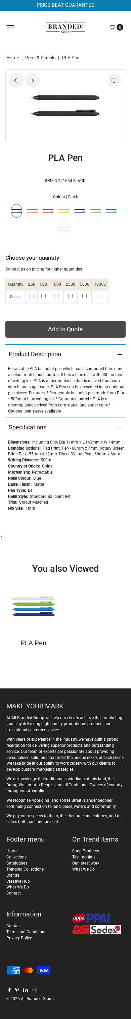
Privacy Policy (19, 938)
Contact (13, 893)
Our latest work (85, 863)
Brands (12, 875)
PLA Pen (33, 643)
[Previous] (16, 80)
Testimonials (83, 857)
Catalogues (16, 863)
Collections (16, 857)
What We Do (17, 887)
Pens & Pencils (40, 57)
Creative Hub (18, 881)
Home (12, 57)
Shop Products (85, 851)
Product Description (35, 354)
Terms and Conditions (26, 932)
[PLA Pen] (33, 606)
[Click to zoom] (114, 80)
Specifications (27, 427)
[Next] (32, 80)
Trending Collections (25, 869)
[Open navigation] (10, 27)
